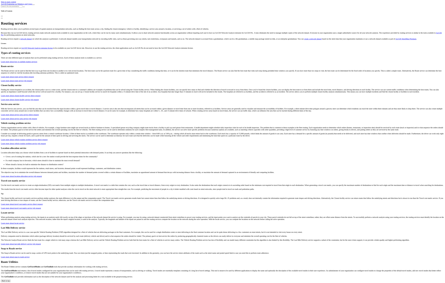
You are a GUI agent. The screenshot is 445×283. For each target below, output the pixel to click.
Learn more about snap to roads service (15, 257)
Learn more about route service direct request (17, 77)
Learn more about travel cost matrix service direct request (22, 204)
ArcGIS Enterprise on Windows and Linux (17, 4)
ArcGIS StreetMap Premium (405, 39)
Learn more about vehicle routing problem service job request (23, 144)
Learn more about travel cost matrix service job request (21, 208)
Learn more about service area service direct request (20, 115)
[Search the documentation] (24, 6)
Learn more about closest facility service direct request (20, 96)
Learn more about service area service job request (19, 119)
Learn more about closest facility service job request (20, 100)
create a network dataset (313, 39)
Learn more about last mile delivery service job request (21, 244)
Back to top (6, 281)
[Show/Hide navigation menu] (34, 4)
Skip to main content (8, 2)
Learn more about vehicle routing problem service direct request (24, 140)
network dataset (26, 39)
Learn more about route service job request (16, 81)
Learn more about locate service (12, 223)
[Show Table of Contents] (2, 18)
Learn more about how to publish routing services (19, 62)
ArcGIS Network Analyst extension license (37, 48)
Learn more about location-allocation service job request (21, 176)
